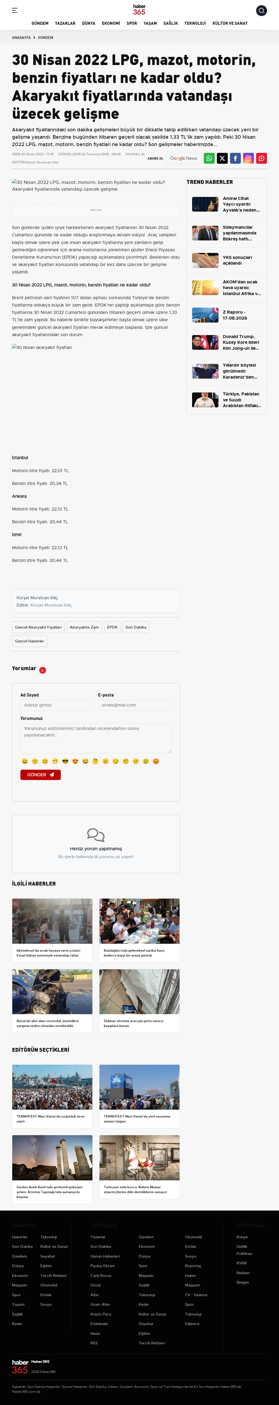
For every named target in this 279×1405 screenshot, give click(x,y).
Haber (190, 1275)
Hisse (95, 1333)
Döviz (95, 1285)
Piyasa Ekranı (102, 1265)
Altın (94, 1294)
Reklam (243, 1272)
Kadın (17, 1323)
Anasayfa (21, 37)
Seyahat (47, 1256)
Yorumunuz (31, 718)
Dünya (88, 23)
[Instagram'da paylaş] (248, 158)
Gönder (37, 775)
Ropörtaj (193, 1265)
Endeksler (99, 1323)
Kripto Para (100, 1314)
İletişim (242, 1282)
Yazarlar (65, 23)
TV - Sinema (196, 1294)
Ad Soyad (29, 694)
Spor (132, 23)
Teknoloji (195, 23)
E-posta (106, 694)
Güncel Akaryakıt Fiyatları (38, 627)
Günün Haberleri (105, 1256)
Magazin (19, 1285)
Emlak (45, 1294)
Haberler (20, 1236)
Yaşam (150, 23)
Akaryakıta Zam (84, 627)
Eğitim (46, 1265)
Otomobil (48, 1285)
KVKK (241, 1263)
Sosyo (46, 1304)
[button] (14, 11)
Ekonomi (111, 23)
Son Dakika (136, 627)
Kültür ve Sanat (230, 23)
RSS (94, 1343)
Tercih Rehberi (53, 1275)
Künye (242, 1236)
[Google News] (183, 158)
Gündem (40, 23)
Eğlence (192, 1323)
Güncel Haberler (29, 641)
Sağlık (170, 23)
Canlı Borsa (100, 1275)
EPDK (112, 627)
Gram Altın (100, 1304)
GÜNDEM (45, 37)
